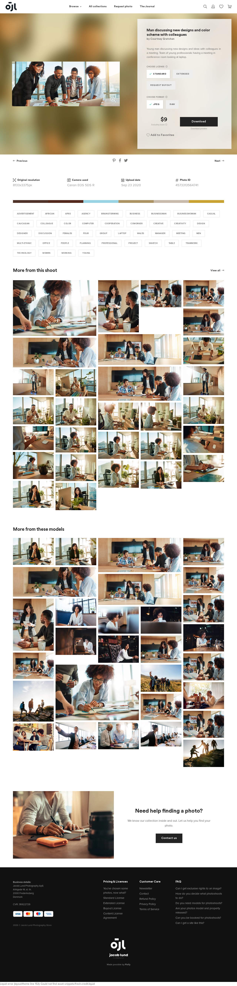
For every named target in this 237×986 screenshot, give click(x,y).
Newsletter (145, 888)
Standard (159, 74)
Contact (144, 893)
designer (22, 233)
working (66, 253)
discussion (45, 233)
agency (86, 214)
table (172, 243)
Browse (74, 6)
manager (160, 233)
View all (216, 270)
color (67, 223)
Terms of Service (149, 909)
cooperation (112, 223)
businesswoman (186, 214)
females (67, 233)
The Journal (147, 6)
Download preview (199, 128)
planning (85, 243)
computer (88, 223)
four (86, 233)
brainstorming (110, 214)
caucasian (23, 223)
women (46, 253)
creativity (180, 223)
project (133, 243)
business (135, 214)
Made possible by (118, 964)
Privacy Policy (147, 904)
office (46, 243)
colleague (47, 223)
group (103, 233)
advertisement (25, 214)
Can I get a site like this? (190, 923)
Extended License (114, 903)
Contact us (169, 838)
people (65, 243)
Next (218, 161)
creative (158, 223)
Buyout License (112, 908)
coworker (137, 223)
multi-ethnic (24, 243)
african (49, 214)
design (201, 223)
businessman (159, 214)
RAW (172, 104)
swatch (153, 243)
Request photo (123, 6)
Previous (21, 161)
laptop (122, 233)
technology (24, 253)
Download (199, 121)
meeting (181, 233)
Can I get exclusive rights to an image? (198, 888)
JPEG (156, 104)
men (198, 233)
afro (68, 214)
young (86, 253)
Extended (182, 74)
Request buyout (161, 85)
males (140, 233)
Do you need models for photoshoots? (199, 903)
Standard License (113, 898)
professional (110, 243)
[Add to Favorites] (94, 282)
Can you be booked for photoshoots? (198, 917)
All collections (98, 6)
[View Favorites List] (221, 6)
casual (211, 214)
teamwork (192, 243)
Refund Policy (147, 899)
